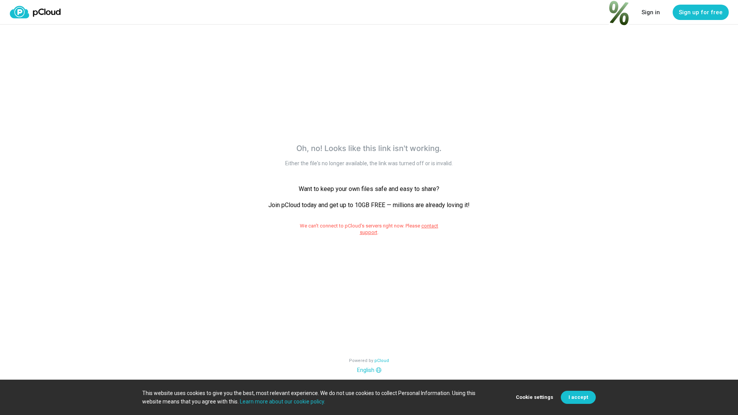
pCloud (381, 360)
